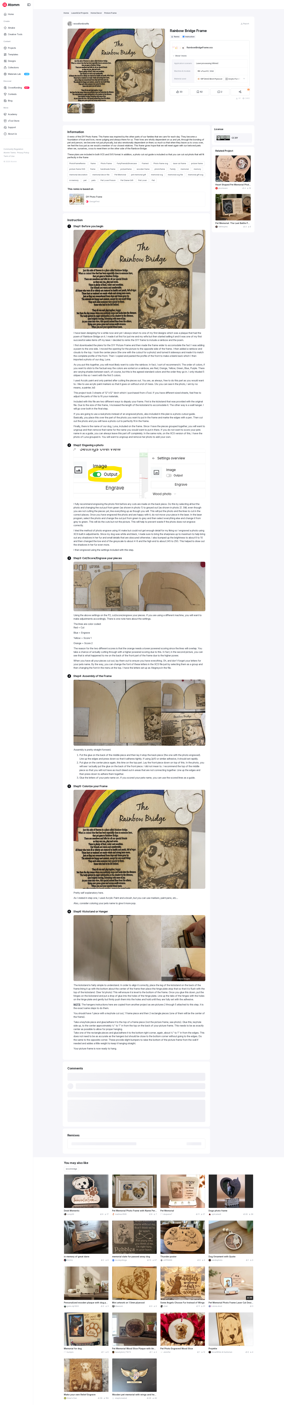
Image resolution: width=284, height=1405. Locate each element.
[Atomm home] (10, 5)
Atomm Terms (10, 153)
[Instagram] (9, 143)
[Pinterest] (19, 143)
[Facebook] (5, 143)
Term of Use (9, 156)
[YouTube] (14, 143)
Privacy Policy (23, 153)
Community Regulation (13, 149)
